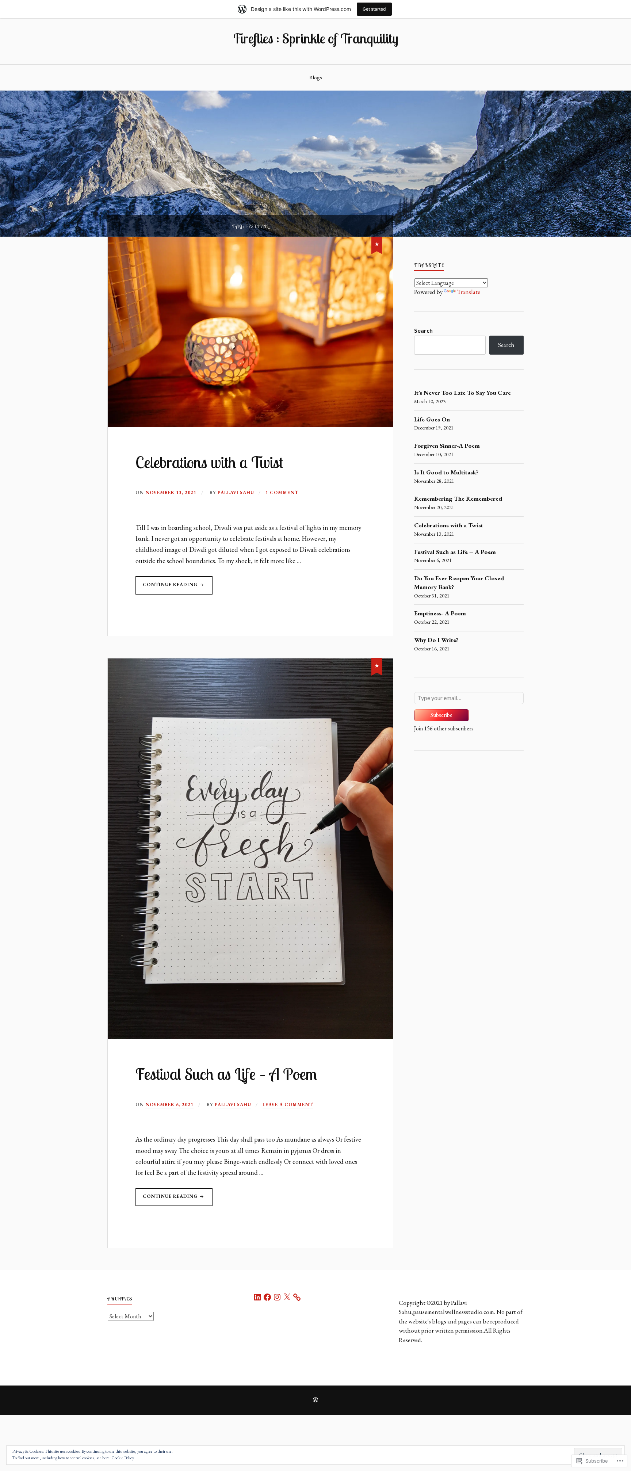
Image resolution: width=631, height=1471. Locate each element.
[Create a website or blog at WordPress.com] (315, 1400)
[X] (287, 1297)
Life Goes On (432, 419)
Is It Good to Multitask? (446, 472)
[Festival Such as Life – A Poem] (376, 665)
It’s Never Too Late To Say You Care (462, 393)
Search (423, 330)
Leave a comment (288, 1104)
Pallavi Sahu (236, 492)
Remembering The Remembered (458, 498)
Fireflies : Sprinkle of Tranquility (315, 38)
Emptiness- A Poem (440, 613)
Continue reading (167, 588)
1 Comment (281, 492)
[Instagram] (277, 1297)
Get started (374, 9)
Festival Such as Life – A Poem (226, 1074)
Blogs (315, 77)
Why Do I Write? (436, 640)
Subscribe (441, 715)
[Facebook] (267, 1297)
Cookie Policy (122, 1458)
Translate (468, 292)
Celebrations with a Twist (209, 462)
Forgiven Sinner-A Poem (447, 446)
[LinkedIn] (257, 1297)
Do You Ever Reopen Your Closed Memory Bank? (459, 582)
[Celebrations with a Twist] (376, 244)
